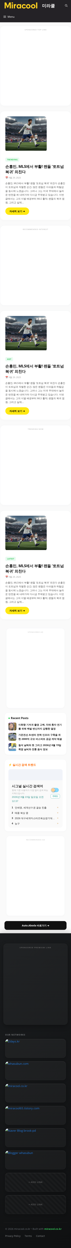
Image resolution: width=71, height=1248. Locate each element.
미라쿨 (48, 5)
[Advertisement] (35, 67)
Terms (28, 1236)
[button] (66, 5)
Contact (40, 1236)
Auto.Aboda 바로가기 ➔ (35, 925)
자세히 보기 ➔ (17, 211)
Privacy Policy (13, 1236)
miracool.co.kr (53, 1228)
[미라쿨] (21, 5)
